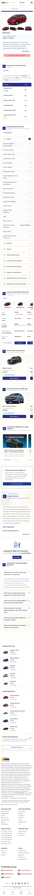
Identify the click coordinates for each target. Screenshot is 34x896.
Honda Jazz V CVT (9, 100)
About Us (3, 850)
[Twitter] (16, 883)
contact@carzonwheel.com (10, 804)
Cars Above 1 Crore (6, 843)
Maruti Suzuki (21, 811)
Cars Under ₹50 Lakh (6, 839)
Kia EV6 (3, 815)
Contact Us (4, 853)
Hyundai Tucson (5, 820)
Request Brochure (17, 747)
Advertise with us (22, 859)
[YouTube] (22, 883)
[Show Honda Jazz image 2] (13, 29)
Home (2, 8)
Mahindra (20, 817)
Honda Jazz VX (8, 95)
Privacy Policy (22, 850)
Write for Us (21, 857)
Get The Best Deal (17, 484)
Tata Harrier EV (5, 811)
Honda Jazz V (8, 88)
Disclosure (21, 855)
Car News (20, 835)
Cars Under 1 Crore (6, 841)
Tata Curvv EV (4, 817)
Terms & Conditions (23, 853)
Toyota (20, 820)
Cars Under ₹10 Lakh (6, 831)
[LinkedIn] (19, 883)
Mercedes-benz (22, 822)
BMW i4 (3, 822)
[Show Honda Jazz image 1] (5, 29)
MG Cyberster (4, 824)
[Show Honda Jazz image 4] (28, 29)
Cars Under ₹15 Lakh (6, 833)
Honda (8, 8)
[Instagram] (25, 883)
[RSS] (28, 883)
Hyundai (20, 813)
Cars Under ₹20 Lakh (6, 835)
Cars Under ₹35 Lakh (6, 837)
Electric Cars (21, 833)
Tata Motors (21, 815)
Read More (25, 51)
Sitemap (3, 855)
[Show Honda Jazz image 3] (20, 29)
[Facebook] (12, 883)
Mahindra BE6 (4, 813)
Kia (19, 824)
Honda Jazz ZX (8, 105)
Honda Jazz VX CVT (10, 110)
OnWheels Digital (19, 792)
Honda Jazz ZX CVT (10, 115)
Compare (19, 343)
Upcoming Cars (22, 831)
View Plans (17, 557)
